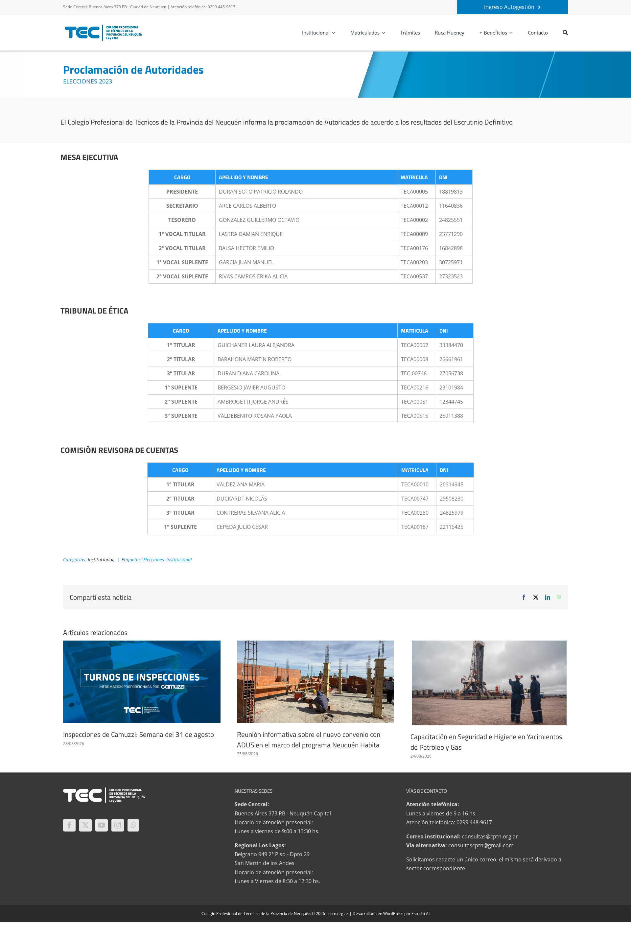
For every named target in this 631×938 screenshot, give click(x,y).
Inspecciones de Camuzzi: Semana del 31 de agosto (138, 734)
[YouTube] (101, 825)
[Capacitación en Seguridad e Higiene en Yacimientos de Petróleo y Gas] (489, 683)
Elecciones (153, 559)
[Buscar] (565, 32)
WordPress (393, 913)
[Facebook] (69, 825)
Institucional (100, 559)
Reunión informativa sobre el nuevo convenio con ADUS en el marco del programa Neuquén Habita (308, 739)
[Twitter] (85, 825)
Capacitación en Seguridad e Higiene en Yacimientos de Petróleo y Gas (486, 741)
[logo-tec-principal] (104, 25)
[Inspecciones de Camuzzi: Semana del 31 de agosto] (142, 682)
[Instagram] (117, 825)
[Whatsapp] (133, 825)
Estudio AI (420, 913)
